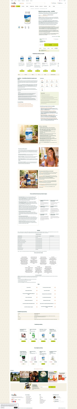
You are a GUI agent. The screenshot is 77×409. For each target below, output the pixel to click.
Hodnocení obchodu (28, 396)
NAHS (42, 172)
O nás (40, 396)
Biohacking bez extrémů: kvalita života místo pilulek (24, 103)
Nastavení (2, 407)
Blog (40, 398)
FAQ (38, 74)
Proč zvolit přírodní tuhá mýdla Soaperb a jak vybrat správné (25, 105)
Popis (19, 74)
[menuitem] (13, 6)
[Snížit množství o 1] (40, 44)
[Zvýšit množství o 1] (42, 44)
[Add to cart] (22, 71)
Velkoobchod (41, 399)
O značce (26, 74)
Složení (32, 74)
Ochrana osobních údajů (29, 398)
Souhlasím (15, 407)
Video (45, 74)
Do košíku (50, 44)
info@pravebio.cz (56, 401)
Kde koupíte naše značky (43, 400)
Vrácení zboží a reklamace (29, 400)
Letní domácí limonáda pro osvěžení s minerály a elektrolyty (25, 106)
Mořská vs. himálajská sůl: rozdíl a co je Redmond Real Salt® (25, 104)
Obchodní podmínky (28, 399)
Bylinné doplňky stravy (37, 313)
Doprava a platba (28, 397)
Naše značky (41, 397)
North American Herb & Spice (44, 15)
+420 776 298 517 (56, 399)
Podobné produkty (53, 74)
